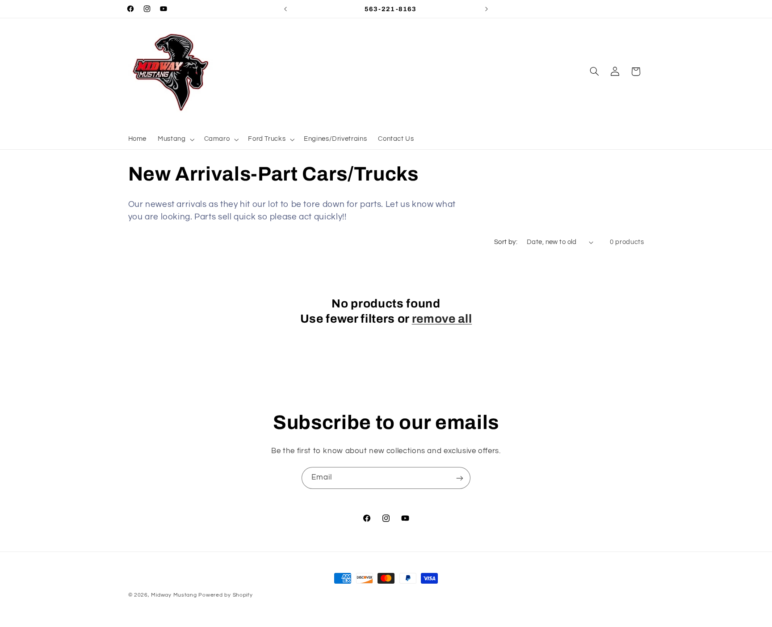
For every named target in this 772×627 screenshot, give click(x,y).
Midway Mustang (174, 595)
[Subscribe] (459, 478)
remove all (442, 318)
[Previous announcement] (285, 9)
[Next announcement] (486, 9)
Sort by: (505, 242)
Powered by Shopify (225, 595)
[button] (175, 139)
